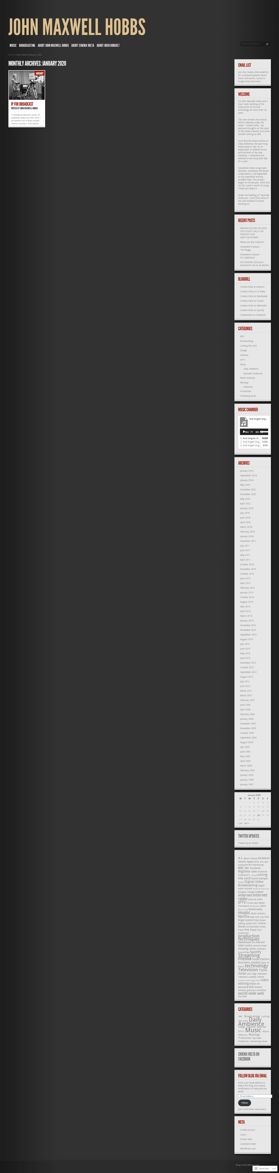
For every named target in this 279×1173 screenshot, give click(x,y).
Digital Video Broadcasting (251, 883)
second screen (260, 945)
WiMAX (258, 987)
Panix (241, 930)
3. (250, 445)
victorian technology (246, 980)
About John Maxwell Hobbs (53, 45)
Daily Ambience (245, 144)
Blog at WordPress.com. (247, 1165)
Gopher (259, 891)
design (241, 882)
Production (245, 391)
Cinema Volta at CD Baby (252, 291)
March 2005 (246, 765)
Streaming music (248, 396)
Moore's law (243, 910)
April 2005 (245, 761)
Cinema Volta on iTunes (252, 301)
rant (254, 942)
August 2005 (246, 742)
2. (250, 442)
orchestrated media (256, 926)
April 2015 (245, 583)
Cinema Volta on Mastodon (253, 305)
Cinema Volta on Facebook (248, 1056)
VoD (251, 987)
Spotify (255, 952)
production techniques (249, 937)
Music (13, 45)
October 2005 (247, 733)
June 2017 (245, 550)
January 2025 (246, 471)
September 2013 (248, 634)
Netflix (243, 916)
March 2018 (246, 527)
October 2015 (247, 574)
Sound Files (243, 952)
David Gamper (259, 878)
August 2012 (246, 677)
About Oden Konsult (108, 45)
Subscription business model (253, 960)
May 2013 (245, 653)
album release (250, 858)
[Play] (244, 431)
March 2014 (246, 616)
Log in (243, 1134)
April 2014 (245, 611)
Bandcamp (258, 865)
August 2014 (246, 602)
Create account (247, 1130)
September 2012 (248, 672)
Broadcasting (27, 45)
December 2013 (248, 625)
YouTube (242, 996)
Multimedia (255, 909)
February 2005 (247, 770)
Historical (248, 387)
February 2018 (247, 531)
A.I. (240, 858)
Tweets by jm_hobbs (248, 843)
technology (256, 965)
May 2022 (245, 499)
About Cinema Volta (82, 45)
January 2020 (246, 508)
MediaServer (255, 906)
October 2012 (247, 667)
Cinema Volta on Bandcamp (253, 296)
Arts (256, 861)
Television (248, 969)
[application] (254, 432)
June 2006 (245, 705)
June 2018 (245, 517)
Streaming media (249, 957)
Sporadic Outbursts (253, 373)
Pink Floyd (250, 929)
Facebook (257, 889)
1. (250, 438)
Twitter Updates (248, 836)
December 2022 (248, 489)
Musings (244, 382)
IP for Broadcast (22, 104)
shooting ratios (247, 948)
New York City (257, 917)
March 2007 (246, 695)
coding (253, 875)
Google (250, 892)
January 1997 (246, 784)
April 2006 (245, 709)
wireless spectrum (247, 990)
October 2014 (247, 597)
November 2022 (248, 494)
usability (252, 977)
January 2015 (246, 592)
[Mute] (261, 431)
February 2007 (247, 700)
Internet (244, 355)
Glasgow (242, 892)
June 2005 (245, 751)
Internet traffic (255, 899)
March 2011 (246, 691)
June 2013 (245, 648)
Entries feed (246, 1139)
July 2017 (245, 545)
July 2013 (245, 644)
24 (258, 815)
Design (243, 350)
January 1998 (246, 780)
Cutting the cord (248, 345)
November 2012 (248, 662)
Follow (244, 1102)
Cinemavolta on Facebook (253, 315)
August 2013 (246, 639)
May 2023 (245, 485)
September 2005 (248, 737)
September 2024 (248, 475)
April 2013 (245, 658)
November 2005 (248, 728)
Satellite (248, 945)
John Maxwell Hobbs (77, 27)
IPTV (242, 360)
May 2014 (245, 606)
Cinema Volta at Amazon (252, 287)
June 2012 (245, 686)
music (244, 912)
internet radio (253, 897)
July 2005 (245, 747)
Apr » (247, 823)
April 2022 (245, 503)
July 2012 (245, 681)
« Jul (240, 823)
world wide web (251, 993)
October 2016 (247, 564)
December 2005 (248, 723)
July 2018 (245, 513)
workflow (261, 990)
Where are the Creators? (252, 242)
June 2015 (245, 578)
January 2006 (246, 719)
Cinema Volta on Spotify (252, 310)
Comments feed (248, 1144)
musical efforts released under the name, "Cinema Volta (252, 122)
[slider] (264, 431)
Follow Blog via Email (252, 1076)
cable (254, 871)
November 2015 (248, 569)
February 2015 (247, 588)
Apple (250, 861)
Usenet (260, 977)
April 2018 (245, 522)
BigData (244, 871)
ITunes (250, 903)
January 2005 (246, 775)
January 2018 (246, 536)
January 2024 (246, 480)
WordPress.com (248, 1148)
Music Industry (247, 378)
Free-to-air (265, 889)
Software (261, 949)
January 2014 (246, 620)
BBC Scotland (252, 868)
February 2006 (247, 714)
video (257, 980)
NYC (255, 923)
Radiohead (244, 942)
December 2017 (248, 541)
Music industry (258, 913)
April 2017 (245, 559)
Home (11, 55)
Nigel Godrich (246, 920)
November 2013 (248, 630)
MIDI (263, 906)
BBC (242, 336)
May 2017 (245, 555)
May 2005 (245, 756)
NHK (266, 917)
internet (245, 895)
